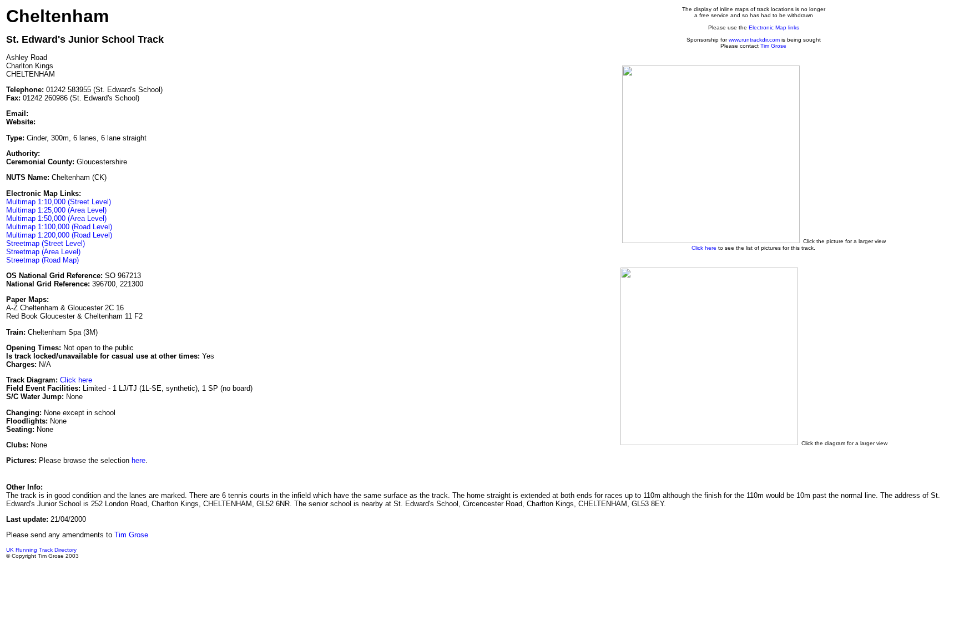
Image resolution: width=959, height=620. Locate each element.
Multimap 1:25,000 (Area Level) (56, 210)
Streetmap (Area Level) (43, 252)
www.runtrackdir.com (754, 40)
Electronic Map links (774, 27)
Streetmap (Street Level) (45, 243)
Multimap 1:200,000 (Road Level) (59, 235)
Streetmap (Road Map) (42, 260)
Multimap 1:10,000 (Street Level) (58, 202)
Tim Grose (773, 46)
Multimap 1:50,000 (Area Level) (56, 218)
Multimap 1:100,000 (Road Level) (59, 227)
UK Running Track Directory (41, 550)
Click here (76, 380)
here (138, 460)
